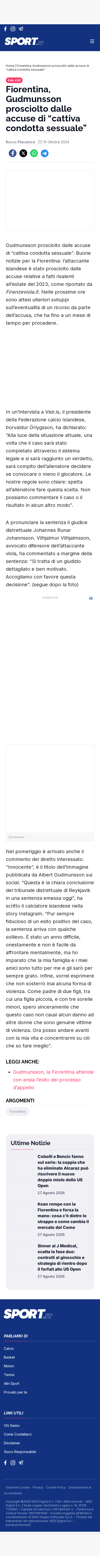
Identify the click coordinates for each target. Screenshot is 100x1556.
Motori (9, 1366)
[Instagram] (13, 29)
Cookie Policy (56, 1487)
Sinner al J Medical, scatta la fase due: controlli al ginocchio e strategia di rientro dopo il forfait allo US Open (62, 1257)
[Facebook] (6, 29)
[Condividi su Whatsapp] (34, 153)
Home (10, 66)
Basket (9, 1357)
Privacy (38, 1487)
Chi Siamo (12, 1425)
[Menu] (92, 41)
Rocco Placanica (20, 142)
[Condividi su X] (23, 153)
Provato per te (15, 1392)
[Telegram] (21, 29)
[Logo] (24, 41)
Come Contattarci (18, 1434)
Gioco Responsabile (20, 1452)
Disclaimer (12, 1443)
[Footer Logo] (50, 1314)
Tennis (9, 1375)
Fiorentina (17, 1111)
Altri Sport (11, 1383)
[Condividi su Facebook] (13, 153)
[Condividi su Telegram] (45, 153)
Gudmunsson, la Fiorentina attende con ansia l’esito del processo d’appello (53, 1079)
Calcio (14, 80)
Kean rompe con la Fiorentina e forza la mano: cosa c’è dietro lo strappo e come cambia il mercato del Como (63, 1216)
